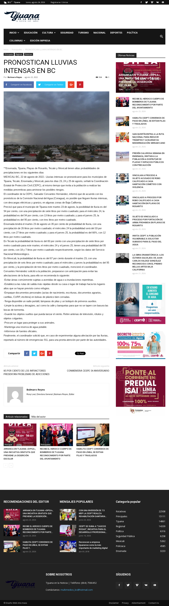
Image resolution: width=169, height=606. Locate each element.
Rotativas (28, 54)
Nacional (99, 32)
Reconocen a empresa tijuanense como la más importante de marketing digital (93, 545)
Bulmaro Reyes (15, 77)
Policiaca (120, 546)
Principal (8, 444)
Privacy (125, 603)
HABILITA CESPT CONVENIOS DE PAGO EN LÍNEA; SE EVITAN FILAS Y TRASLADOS (92, 452)
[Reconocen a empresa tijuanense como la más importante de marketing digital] (68, 546)
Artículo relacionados (17, 416)
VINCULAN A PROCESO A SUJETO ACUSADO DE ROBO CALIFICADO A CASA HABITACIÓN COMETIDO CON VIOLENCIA (146, 181)
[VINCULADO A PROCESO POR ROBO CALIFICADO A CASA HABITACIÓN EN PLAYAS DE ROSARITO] (122, 201)
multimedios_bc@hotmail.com (77, 589)
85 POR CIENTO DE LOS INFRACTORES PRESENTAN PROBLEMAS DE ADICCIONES (27, 372)
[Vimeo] (152, 2)
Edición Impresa (40, 40)
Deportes (116, 32)
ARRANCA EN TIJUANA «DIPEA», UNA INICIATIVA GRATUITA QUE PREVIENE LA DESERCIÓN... (38, 513)
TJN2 (121, 89)
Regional (19, 54)
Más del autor (39, 416)
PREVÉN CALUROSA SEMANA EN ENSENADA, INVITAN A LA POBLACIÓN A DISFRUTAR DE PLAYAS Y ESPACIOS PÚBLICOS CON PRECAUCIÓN (148, 159)
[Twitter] (146, 2)
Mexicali (120, 541)
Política (132, 32)
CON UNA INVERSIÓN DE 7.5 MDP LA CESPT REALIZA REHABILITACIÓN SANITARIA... (93, 513)
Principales (9, 54)
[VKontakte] (157, 2)
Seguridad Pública (125, 536)
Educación (30, 32)
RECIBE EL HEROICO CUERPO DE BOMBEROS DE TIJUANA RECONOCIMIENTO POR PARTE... (38, 529)
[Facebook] (141, 2)
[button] (161, 37)
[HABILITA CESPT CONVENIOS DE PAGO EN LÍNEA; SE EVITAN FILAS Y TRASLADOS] (92, 435)
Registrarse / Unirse (59, 2)
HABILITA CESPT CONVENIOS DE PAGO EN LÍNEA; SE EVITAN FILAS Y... (38, 545)
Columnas (16, 40)
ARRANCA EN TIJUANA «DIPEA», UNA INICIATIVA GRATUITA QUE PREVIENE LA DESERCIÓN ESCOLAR (140, 80)
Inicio (13, 32)
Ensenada (121, 551)
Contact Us (154, 603)
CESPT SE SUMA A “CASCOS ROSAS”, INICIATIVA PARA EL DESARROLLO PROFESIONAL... (93, 529)
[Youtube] (162, 2)
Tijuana (120, 521)
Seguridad (66, 32)
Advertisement (138, 603)
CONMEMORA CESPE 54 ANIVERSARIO (88, 370)
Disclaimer (114, 603)
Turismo (83, 32)
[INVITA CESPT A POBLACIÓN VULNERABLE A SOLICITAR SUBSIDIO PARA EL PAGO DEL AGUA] (122, 239)
